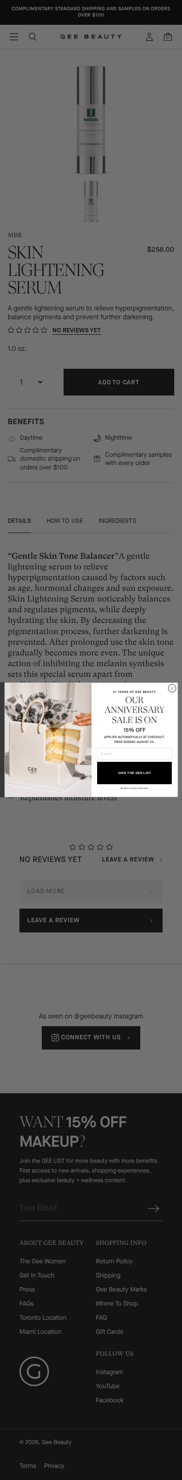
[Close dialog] (172, 688)
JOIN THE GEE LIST (134, 773)
